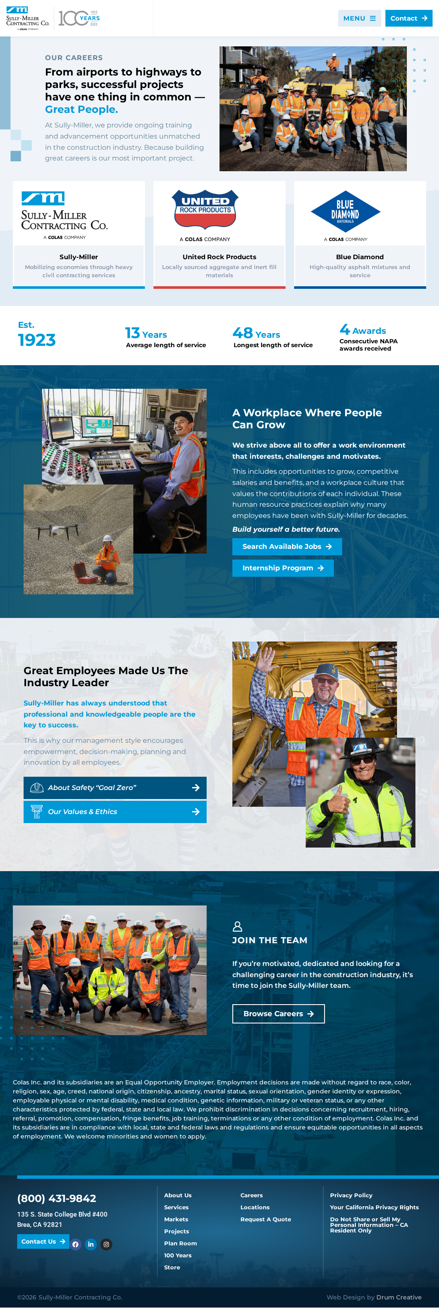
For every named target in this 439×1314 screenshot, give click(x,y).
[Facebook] (75, 1244)
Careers (252, 1195)
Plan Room (180, 1243)
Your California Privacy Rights (374, 1207)
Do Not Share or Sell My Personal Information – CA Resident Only (369, 1225)
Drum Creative (399, 1297)
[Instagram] (106, 1244)
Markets (176, 1219)
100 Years (178, 1255)
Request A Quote (266, 1219)
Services (176, 1207)
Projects (176, 1231)
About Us (178, 1195)
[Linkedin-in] (91, 1244)
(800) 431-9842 (56, 1198)
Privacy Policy (351, 1195)
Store (172, 1267)
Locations (255, 1207)
